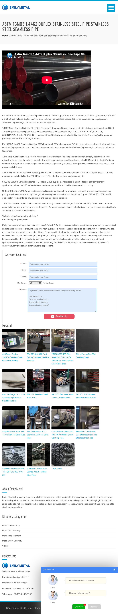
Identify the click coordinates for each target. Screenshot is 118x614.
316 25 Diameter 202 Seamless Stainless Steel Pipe (37, 434)
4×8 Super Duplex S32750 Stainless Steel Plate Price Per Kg (12, 357)
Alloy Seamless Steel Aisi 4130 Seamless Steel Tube (13, 433)
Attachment (21, 283)
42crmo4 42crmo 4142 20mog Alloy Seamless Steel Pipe (37, 471)
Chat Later (94, 607)
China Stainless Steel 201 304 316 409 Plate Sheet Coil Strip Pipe (62, 434)
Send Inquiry (61, 316)
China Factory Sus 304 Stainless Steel (85, 356)
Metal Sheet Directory (12, 540)
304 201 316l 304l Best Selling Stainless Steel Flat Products (38, 357)
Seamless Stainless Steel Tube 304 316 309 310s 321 (13, 471)
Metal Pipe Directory (11, 535)
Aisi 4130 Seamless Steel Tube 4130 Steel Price (62, 396)
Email (23, 270)
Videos (5, 545)
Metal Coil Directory (11, 530)
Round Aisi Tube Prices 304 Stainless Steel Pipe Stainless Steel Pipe (86, 434)
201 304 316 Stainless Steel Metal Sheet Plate (86, 396)
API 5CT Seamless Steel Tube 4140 (37, 396)
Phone (23, 276)
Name (23, 263)
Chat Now (80, 606)
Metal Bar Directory (11, 525)
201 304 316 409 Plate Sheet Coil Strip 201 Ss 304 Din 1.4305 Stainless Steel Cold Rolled (62, 359)
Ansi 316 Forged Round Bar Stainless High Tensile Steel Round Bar (13, 397)
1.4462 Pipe (56, 468)
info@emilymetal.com (19, 577)
